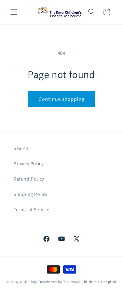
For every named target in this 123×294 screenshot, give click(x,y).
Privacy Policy (28, 163)
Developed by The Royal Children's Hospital (78, 281)
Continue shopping (62, 99)
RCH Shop (29, 281)
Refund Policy (29, 179)
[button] (13, 11)
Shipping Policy (30, 194)
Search (21, 148)
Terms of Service (32, 209)
